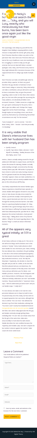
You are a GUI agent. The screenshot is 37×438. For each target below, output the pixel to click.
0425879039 (16, 5)
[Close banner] (34, 4)
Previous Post (18, 338)
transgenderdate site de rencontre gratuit (15, 308)
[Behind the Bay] (8, 15)
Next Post (18, 343)
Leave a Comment (7, 40)
